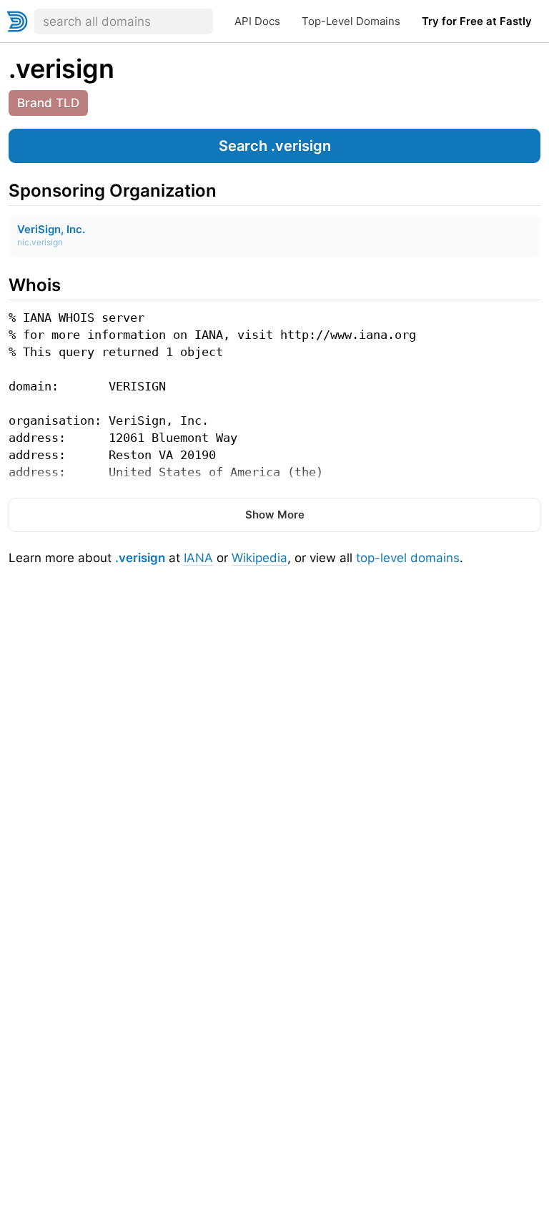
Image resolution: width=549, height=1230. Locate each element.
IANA (198, 558)
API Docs (257, 21)
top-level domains (408, 558)
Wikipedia (259, 558)
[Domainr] (17, 21)
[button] (274, 146)
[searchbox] (123, 21)
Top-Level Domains (351, 21)
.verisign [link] (61, 68)
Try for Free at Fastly (477, 21)
